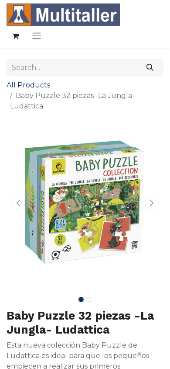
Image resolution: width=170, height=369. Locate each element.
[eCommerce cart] (15, 36)
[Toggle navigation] (36, 35)
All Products (28, 85)
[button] (18, 202)
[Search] (150, 68)
